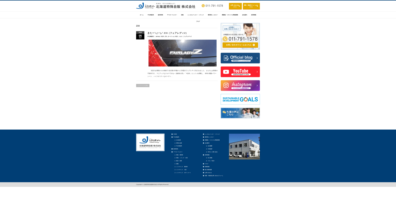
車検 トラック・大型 (182, 157)
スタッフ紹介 (211, 160)
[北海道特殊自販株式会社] (166, 8)
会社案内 (244, 15)
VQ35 (162, 36)
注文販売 (178, 140)
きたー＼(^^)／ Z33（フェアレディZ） (167, 33)
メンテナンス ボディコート (183, 172)
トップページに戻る (143, 85)
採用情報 (253, 15)
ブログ (198, 21)
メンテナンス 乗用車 (182, 166)
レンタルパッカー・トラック (196, 15)
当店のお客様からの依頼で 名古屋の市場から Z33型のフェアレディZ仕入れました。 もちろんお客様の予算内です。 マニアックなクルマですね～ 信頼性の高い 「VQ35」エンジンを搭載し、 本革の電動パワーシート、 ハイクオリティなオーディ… (182, 73)
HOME (175, 134)
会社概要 (210, 145)
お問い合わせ (234, 6)
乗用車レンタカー (213, 15)
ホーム (142, 15)
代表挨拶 (210, 148)
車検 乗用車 (179, 154)
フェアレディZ (187, 36)
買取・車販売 (251, 6)
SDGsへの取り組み (213, 151)
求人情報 (210, 157)
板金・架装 (179, 160)
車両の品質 (179, 143)
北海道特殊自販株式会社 (150, 184)
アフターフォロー (172, 15)
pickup (158, 36)
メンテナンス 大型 (181, 169)
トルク (180, 36)
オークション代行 (173, 36)
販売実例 (160, 15)
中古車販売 (151, 15)
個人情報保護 (208, 169)
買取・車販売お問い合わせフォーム (214, 175)
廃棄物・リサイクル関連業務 (230, 15)
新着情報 (207, 166)
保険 (182, 15)
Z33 (166, 36)
